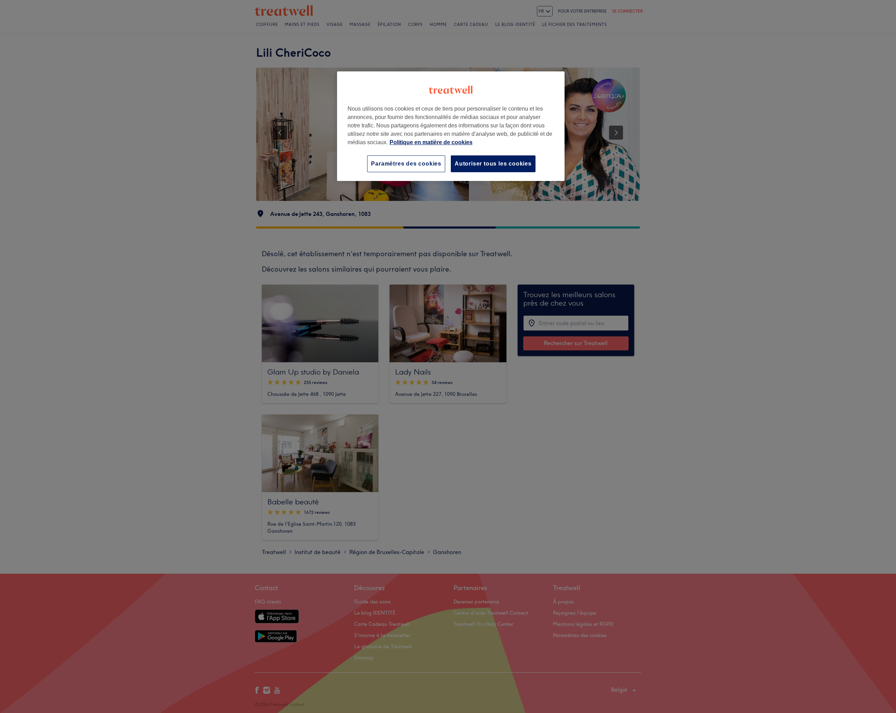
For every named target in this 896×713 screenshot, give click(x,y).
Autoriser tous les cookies (493, 164)
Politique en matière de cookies (431, 142)
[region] (451, 126)
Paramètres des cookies (406, 164)
